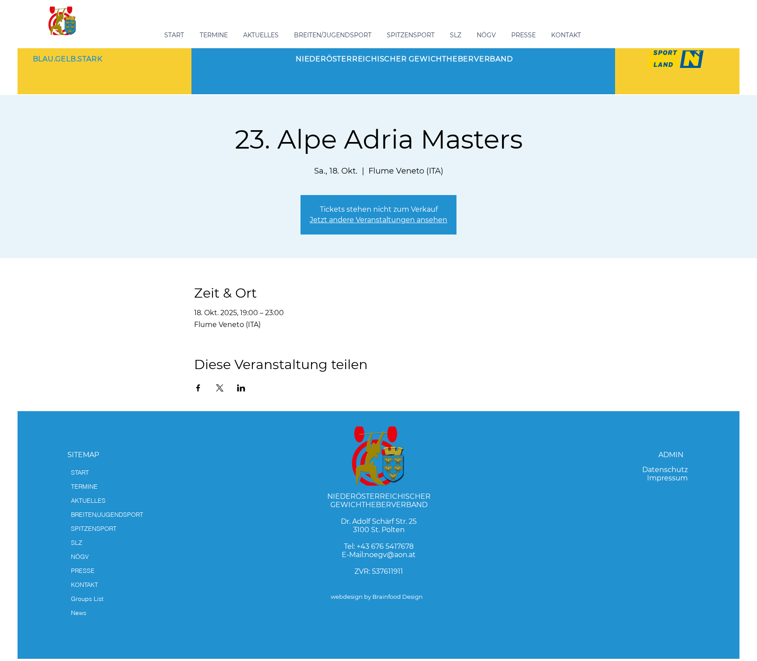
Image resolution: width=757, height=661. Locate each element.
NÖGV (80, 557)
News (78, 613)
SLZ (76, 543)
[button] (333, 35)
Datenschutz (665, 470)
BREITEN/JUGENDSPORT (107, 515)
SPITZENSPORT (94, 529)
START (80, 472)
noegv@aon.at (390, 555)
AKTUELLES (88, 501)
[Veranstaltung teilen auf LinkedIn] (241, 387)
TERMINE (84, 486)
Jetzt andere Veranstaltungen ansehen (378, 220)
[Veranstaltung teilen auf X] (220, 387)
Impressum (667, 478)
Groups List (87, 599)
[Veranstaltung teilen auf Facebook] (198, 387)
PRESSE (83, 571)
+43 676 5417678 (385, 546)
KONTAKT (84, 585)
